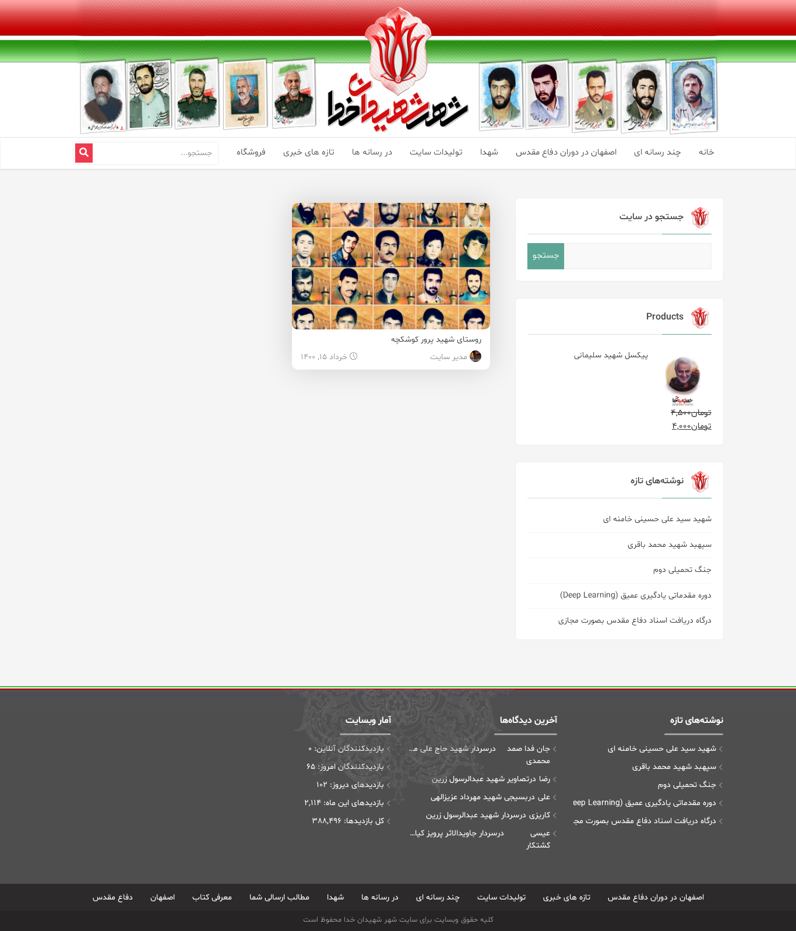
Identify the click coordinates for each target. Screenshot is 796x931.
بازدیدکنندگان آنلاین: (348, 748)
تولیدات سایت (436, 152)
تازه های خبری (308, 152)
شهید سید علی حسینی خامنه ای (657, 519)
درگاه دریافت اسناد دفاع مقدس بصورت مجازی (635, 620)
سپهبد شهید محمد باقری (670, 544)
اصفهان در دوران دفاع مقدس (566, 152)
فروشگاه (251, 152)
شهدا (489, 152)
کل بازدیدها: (362, 821)
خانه (706, 152)
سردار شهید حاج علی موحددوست (448, 748)
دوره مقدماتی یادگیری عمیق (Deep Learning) (636, 595)
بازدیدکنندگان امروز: (349, 766)
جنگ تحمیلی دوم (682, 569)
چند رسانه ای (657, 152)
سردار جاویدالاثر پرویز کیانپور (452, 833)
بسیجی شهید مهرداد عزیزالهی (479, 797)
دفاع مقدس (113, 897)
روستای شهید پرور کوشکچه (436, 339)
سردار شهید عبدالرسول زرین (472, 815)
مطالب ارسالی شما (279, 897)
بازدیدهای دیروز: (355, 785)
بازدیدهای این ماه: (352, 803)
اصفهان (162, 897)
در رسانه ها (372, 152)
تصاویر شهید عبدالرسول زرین (480, 779)
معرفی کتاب (212, 897)
